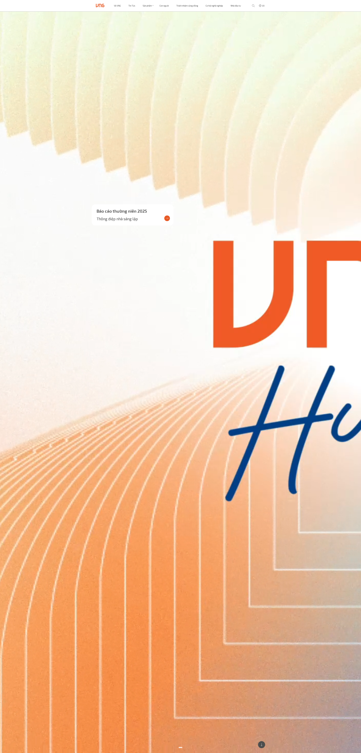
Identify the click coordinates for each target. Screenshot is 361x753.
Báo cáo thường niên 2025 (122, 210)
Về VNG (117, 5)
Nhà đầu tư (236, 5)
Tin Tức (131, 5)
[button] (180, 747)
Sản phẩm (147, 5)
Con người (164, 5)
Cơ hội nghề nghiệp (214, 5)
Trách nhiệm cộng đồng (187, 5)
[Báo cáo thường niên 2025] (180, 382)
